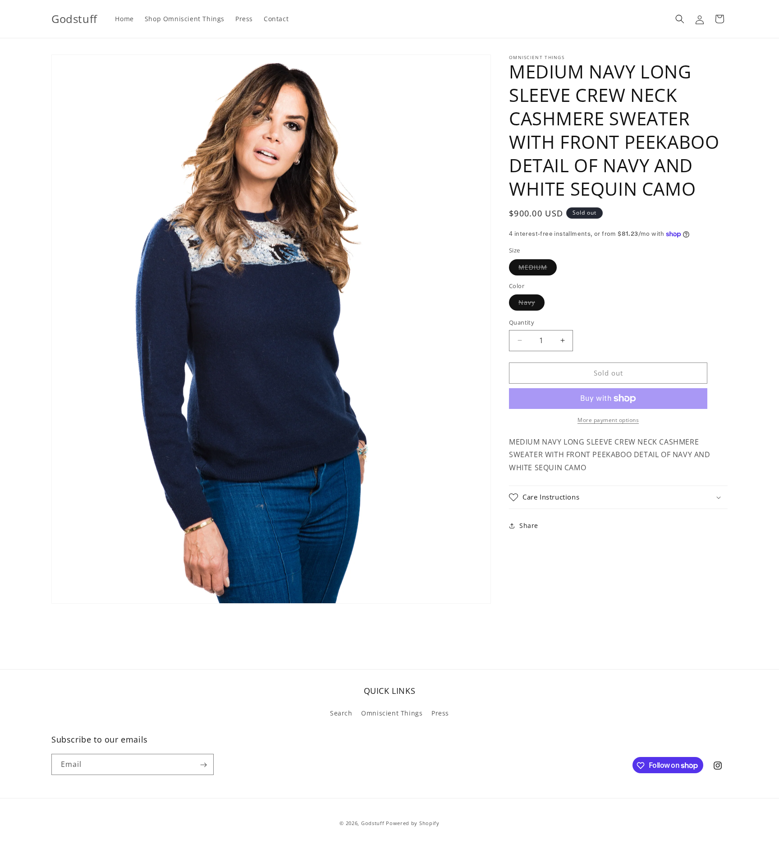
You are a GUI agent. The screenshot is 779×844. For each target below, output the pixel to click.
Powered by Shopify (413, 823)
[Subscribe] (203, 764)
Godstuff (373, 823)
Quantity (521, 322)
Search (341, 713)
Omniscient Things (391, 713)
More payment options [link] (608, 420)
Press (440, 713)
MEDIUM (537, 268)
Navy (531, 304)
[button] (680, 19)
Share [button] (528, 525)
